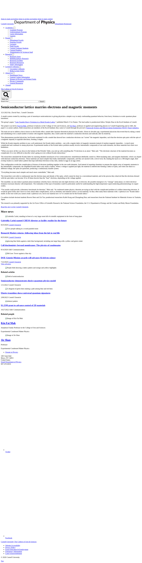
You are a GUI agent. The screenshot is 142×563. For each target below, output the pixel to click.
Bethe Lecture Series (17, 71)
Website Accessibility (12, 545)
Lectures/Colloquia (12, 67)
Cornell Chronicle (14, 207)
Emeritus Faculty (16, 42)
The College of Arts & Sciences (12, 89)
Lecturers (13, 44)
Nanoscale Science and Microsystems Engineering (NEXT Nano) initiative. (112, 128)
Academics (9, 28)
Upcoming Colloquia (17, 69)
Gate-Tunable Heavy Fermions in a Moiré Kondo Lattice (35, 122)
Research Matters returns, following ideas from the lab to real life (30, 233)
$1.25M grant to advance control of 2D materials (23, 305)
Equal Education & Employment (16, 549)
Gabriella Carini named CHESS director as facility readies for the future (34, 220)
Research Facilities (16, 61)
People (8, 38)
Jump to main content (45, 19)
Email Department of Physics (11, 362)
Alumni (8, 85)
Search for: (5, 101)
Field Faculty (14, 46)
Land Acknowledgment (13, 553)
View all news (6, 264)
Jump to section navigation (28, 19)
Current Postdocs (16, 50)
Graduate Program (16, 30)
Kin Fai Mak (21, 126)
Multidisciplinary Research (19, 59)
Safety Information (16, 65)
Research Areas (15, 57)
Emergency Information (13, 551)
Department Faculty (17, 40)
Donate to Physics (11, 352)
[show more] (14, 28)
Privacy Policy (10, 547)
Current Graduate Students (19, 48)
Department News (16, 75)
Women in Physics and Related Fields (23, 79)
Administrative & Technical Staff (21, 52)
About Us (9, 73)
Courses (12, 36)
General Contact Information (20, 77)
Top (2, 561)
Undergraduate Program (18, 32)
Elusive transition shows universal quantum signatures (25, 293)
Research (8, 54)
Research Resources (17, 63)
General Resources (16, 83)
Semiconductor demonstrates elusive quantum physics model (28, 281)
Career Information (16, 34)
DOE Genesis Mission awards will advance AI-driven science (28, 258)
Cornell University (7, 24)
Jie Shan (73, 126)
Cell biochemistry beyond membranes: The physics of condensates (31, 245)
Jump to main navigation (10, 19)
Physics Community (17, 81)
